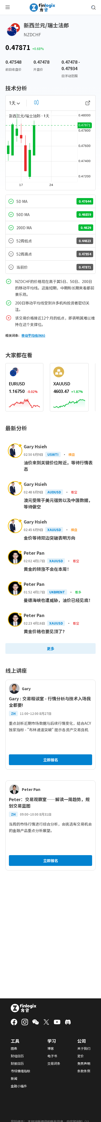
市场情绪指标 (20, 1071)
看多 (78, 592)
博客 (50, 1048)
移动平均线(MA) (33, 335)
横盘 (71, 454)
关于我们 (83, 1048)
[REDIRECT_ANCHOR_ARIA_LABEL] (24, 402)
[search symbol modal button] (93, 7)
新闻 (14, 1078)
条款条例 (83, 1071)
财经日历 (17, 1056)
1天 (12, 103)
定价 (80, 1056)
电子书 (52, 1056)
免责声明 (83, 1063)
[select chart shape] (36, 102)
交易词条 (53, 1063)
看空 (74, 492)
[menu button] (7, 7)
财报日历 (17, 1063)
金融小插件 (19, 1086)
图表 (14, 1048)
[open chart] (87, 103)
